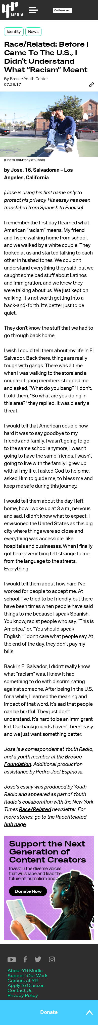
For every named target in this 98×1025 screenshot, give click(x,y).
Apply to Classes (26, 985)
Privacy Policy (23, 995)
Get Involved (62, 10)
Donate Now (28, 891)
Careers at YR (23, 980)
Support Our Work (27, 975)
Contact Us (20, 990)
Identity (14, 31)
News (33, 31)
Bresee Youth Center (29, 79)
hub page (15, 824)
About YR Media (25, 970)
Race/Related (35, 809)
